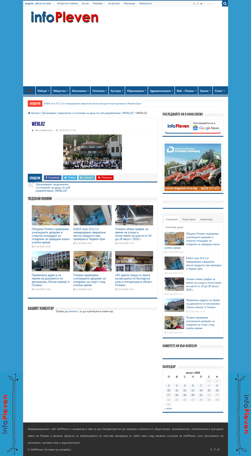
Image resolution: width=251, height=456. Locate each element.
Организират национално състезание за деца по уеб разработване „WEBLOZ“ (53, 186)
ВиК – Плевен (185, 90)
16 (217, 390)
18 (176, 395)
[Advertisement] (125, 52)
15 (209, 390)
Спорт (218, 90)
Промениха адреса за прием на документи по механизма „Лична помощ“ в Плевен (51, 280)
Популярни (188, 219)
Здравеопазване (160, 90)
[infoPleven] (63, 17)
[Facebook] (198, 3)
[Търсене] (225, 3)
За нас (85, 3)
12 (184, 390)
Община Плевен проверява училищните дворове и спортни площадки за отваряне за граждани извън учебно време (51, 235)
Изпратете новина (67, 3)
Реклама (97, 3)
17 (168, 395)
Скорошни (171, 219)
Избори (42, 90)
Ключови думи (174, 227)
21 (201, 395)
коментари (206, 219)
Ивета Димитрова (44, 130)
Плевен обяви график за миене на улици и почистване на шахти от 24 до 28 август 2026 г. (133, 234)
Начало (30, 90)
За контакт (114, 3)
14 (201, 390)
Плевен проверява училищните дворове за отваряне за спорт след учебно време (89, 280)
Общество (59, 90)
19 (184, 395)
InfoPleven (37, 449)
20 (192, 395)
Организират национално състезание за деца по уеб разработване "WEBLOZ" (88, 113)
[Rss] (194, 3)
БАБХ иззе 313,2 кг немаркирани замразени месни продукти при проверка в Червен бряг (92, 103)
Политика (99, 90)
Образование (135, 90)
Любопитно (145, 3)
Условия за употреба (57, 449)
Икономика (79, 90)
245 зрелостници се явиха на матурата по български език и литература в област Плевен (133, 280)
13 (192, 390)
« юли (168, 408)
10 (168, 390)
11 (177, 390)
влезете (73, 311)
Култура (116, 90)
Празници (129, 3)
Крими (204, 90)
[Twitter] (201, 3)
